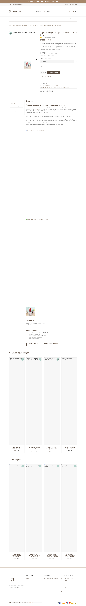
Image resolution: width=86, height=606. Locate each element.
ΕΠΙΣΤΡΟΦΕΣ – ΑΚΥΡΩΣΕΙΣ (49, 580)
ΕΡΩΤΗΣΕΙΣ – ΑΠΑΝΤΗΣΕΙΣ (31, 582)
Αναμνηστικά (40, 18)
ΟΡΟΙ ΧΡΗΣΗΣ (46, 589)
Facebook (56, 343)
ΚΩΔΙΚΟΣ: (42, 79)
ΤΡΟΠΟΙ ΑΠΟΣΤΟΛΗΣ (48, 582)
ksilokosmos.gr (37, 109)
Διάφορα (55, 18)
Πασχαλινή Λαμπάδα (65, 87)
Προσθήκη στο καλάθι (53, 72)
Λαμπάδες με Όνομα (56, 87)
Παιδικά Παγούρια (13, 18)
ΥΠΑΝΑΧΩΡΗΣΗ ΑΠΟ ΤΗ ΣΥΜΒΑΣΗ (51, 578)
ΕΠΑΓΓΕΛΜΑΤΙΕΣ (29, 585)
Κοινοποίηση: (42, 91)
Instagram (65, 587)
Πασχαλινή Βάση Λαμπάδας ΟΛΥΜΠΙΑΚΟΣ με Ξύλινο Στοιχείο (51, 448)
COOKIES (45, 587)
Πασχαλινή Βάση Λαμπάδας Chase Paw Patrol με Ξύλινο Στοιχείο (52, 555)
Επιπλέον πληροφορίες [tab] (15, 106)
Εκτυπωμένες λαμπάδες (47, 87)
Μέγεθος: (42, 83)
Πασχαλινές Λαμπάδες (34, 25)
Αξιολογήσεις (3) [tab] (14, 108)
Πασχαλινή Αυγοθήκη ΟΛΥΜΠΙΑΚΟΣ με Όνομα (16, 448)
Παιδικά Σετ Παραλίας (24, 18)
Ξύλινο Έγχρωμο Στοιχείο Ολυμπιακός (69, 448)
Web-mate (31, 602)
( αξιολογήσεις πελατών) (50, 37)
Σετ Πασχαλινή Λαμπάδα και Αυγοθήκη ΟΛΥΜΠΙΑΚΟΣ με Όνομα (34, 448)
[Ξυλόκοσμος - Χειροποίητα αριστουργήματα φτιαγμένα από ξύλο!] (15, 11)
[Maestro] (67, 602)
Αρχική (10, 25)
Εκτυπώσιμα (48, 18)
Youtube (64, 591)
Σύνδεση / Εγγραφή (73, 4)
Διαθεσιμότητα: (43, 81)
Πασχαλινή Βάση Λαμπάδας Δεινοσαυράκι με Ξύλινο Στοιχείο (69, 555)
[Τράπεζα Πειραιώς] (75, 603)
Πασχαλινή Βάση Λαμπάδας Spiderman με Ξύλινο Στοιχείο (34, 555)
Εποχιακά (32, 18)
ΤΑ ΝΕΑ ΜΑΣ (28, 587)
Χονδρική (66, 4)
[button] (37, 46)
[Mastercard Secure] (64, 603)
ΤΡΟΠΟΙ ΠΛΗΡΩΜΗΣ (48, 585)
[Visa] (72, 602)
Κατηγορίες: (42, 85)
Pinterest (65, 589)
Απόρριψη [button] (55, 1)
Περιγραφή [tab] (13, 103)
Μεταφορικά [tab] (13, 111)
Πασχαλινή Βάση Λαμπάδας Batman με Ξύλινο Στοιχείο (16, 555)
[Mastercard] (70, 602)
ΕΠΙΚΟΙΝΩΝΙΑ (29, 580)
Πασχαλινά (26, 25)
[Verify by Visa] (59, 603)
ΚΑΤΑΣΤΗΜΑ (15, 25)
